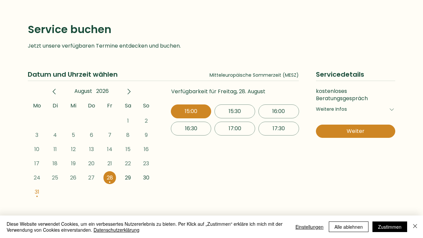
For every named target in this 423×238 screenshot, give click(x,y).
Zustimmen (390, 226)
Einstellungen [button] (309, 226)
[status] (254, 75)
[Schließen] (415, 227)
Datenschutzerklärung (116, 229)
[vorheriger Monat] (54, 92)
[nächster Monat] (129, 92)
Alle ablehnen (348, 226)
